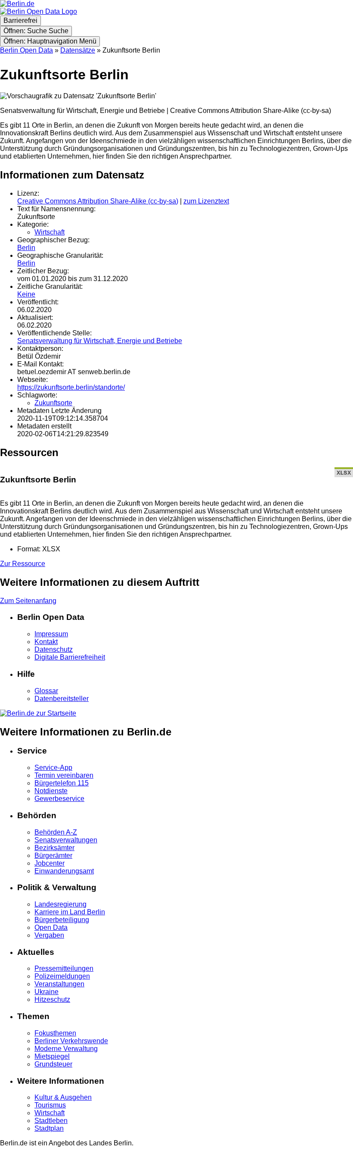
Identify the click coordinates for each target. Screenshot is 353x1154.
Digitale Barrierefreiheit (69, 657)
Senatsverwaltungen (65, 840)
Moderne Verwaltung (66, 1048)
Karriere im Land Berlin (69, 912)
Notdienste (51, 790)
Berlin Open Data (26, 50)
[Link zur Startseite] (38, 11)
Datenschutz (53, 649)
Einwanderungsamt (64, 871)
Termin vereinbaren (63, 775)
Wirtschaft (49, 232)
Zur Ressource (22, 563)
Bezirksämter (54, 847)
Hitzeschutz (52, 999)
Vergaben (49, 935)
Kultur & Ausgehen (63, 1097)
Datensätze (77, 50)
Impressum (51, 634)
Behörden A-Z (55, 832)
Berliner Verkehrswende (71, 1041)
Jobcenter (49, 863)
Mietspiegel (52, 1056)
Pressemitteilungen (63, 968)
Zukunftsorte (53, 403)
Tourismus (50, 1105)
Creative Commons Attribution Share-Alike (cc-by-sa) (97, 201)
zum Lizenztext (206, 201)
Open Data (51, 927)
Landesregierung (60, 904)
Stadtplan (49, 1128)
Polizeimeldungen (62, 976)
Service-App (53, 767)
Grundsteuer (53, 1064)
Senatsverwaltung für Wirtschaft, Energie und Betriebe (99, 340)
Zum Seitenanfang (28, 600)
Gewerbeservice (59, 798)
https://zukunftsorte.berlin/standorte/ (71, 387)
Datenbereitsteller (61, 698)
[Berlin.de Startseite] (38, 713)
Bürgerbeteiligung (61, 919)
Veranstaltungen (59, 984)
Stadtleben (51, 1120)
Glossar (46, 690)
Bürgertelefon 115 (61, 783)
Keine (26, 294)
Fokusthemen (55, 1033)
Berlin (26, 247)
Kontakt (46, 641)
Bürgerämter (53, 855)
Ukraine (46, 991)
